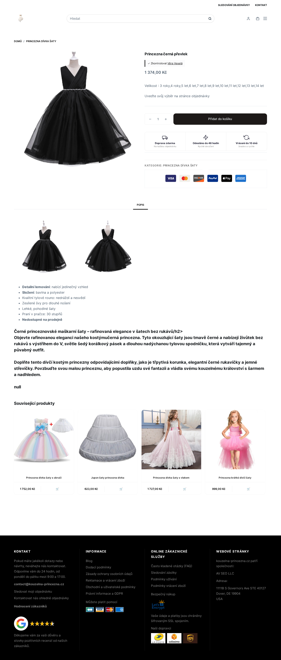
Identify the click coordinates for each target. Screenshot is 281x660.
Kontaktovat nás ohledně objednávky (41, 598)
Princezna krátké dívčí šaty (235, 477)
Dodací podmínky (98, 567)
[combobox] (138, 18)
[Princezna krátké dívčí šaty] (235, 439)
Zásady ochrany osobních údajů (109, 574)
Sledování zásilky (163, 573)
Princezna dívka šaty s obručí (44, 477)
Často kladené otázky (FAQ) (171, 566)
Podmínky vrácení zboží (168, 586)
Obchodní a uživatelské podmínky (110, 587)
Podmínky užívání (164, 579)
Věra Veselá (174, 63)
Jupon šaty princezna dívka (107, 477)
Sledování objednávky (234, 5)
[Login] (248, 18)
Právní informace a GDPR (104, 593)
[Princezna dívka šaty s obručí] (44, 439)
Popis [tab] (140, 204)
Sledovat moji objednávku (33, 591)
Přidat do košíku (220, 119)
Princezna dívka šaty (180, 165)
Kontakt (261, 5)
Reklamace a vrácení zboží (105, 580)
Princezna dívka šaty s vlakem (171, 477)
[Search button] (210, 18)
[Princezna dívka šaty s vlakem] (171, 439)
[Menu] (265, 18)
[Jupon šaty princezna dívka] (107, 439)
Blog (89, 561)
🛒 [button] (121, 488)
